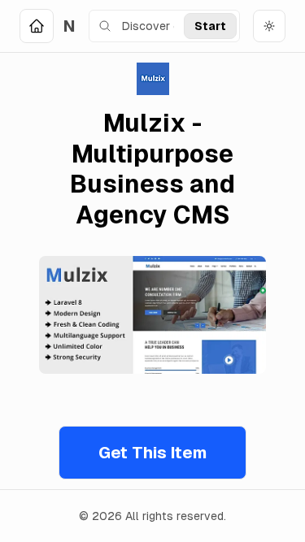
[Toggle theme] (269, 26)
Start (210, 26)
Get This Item (152, 453)
